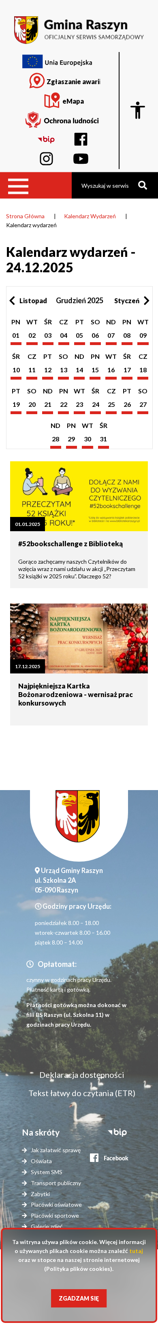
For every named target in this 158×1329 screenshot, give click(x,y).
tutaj (136, 1250)
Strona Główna (25, 216)
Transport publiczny (56, 1182)
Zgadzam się (79, 1298)
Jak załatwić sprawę (56, 1150)
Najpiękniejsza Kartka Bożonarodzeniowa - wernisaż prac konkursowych (75, 694)
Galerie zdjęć (47, 1226)
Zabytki (40, 1193)
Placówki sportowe (55, 1215)
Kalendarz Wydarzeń (90, 216)
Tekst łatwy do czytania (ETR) (81, 1093)
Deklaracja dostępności (81, 1074)
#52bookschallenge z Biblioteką (70, 543)
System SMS (46, 1171)
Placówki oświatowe (56, 1204)
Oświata (41, 1160)
